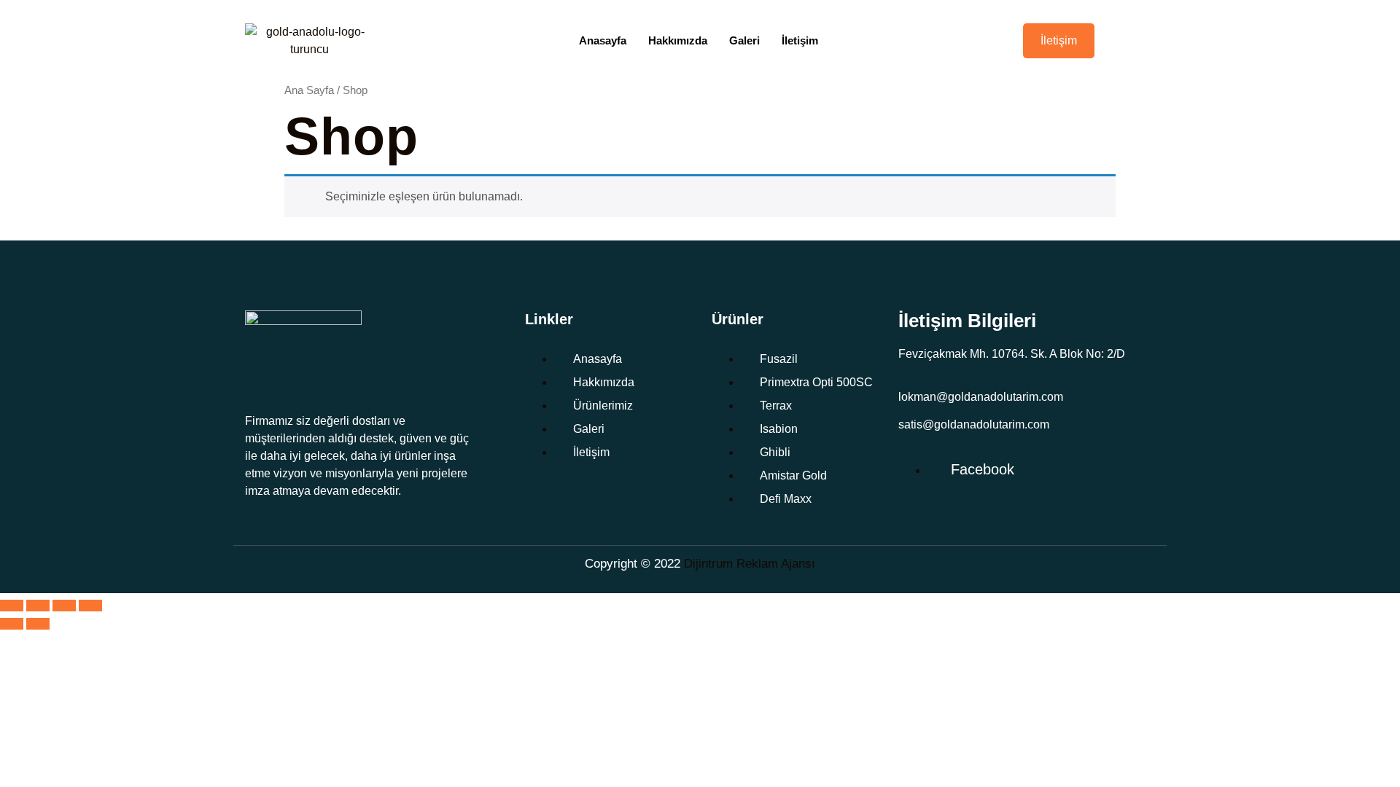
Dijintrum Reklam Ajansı (749, 564)
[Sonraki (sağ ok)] (38, 624)
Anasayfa (602, 40)
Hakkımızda (677, 40)
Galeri (744, 40)
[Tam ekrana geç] (38, 605)
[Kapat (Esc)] (90, 605)
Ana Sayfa (309, 90)
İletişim (800, 40)
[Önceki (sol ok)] (11, 624)
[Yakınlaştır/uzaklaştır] (11, 605)
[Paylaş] (64, 605)
